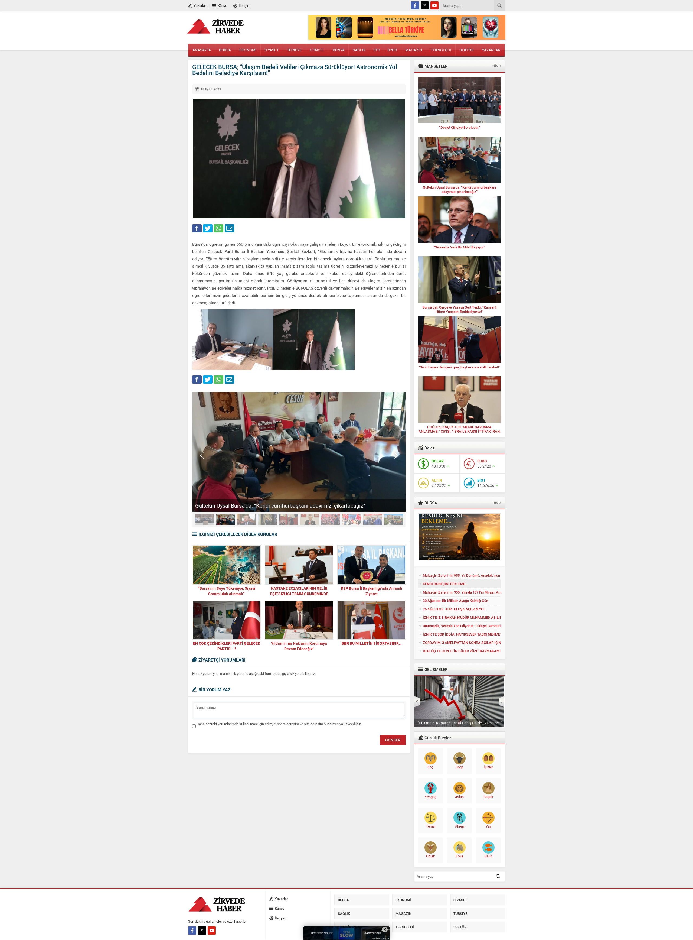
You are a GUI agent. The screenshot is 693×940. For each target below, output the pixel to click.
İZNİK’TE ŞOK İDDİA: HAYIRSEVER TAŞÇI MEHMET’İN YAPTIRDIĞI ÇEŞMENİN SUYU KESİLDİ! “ (462, 634)
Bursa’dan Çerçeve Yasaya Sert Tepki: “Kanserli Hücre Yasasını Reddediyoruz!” (459, 309)
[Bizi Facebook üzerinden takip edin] (415, 5)
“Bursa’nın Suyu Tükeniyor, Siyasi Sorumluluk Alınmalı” (226, 591)
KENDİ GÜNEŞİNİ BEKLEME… (445, 583)
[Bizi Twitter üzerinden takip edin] (425, 5)
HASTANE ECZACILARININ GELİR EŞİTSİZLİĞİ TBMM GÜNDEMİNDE (299, 591)
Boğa (459, 766)
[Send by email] (229, 228)
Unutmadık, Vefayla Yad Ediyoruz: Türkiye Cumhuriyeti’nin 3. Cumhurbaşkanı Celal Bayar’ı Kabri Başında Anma (462, 625)
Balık (488, 856)
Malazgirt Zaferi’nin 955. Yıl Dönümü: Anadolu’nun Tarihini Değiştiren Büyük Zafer (462, 575)
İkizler (488, 766)
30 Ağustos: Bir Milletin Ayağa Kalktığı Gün (455, 600)
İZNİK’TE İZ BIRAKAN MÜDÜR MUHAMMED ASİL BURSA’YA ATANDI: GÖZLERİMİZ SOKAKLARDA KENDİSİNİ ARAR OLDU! (462, 617)
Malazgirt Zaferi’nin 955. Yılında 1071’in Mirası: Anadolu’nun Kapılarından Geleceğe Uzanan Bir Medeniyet (462, 592)
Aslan (459, 796)
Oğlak (430, 856)
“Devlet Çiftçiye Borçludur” (459, 127)
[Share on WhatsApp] (218, 228)
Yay (488, 826)
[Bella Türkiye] (406, 37)
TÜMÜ (496, 66)
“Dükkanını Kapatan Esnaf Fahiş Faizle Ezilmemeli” (459, 722)
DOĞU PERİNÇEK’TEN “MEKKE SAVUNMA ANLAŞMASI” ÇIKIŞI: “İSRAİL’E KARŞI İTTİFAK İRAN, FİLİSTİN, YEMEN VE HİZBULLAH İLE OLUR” (460, 431)
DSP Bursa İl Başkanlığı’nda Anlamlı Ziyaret (371, 591)
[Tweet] (208, 228)
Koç (430, 766)
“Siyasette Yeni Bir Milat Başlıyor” (459, 247)
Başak (488, 796)
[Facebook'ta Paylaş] (197, 228)
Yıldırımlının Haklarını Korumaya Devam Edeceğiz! (299, 646)
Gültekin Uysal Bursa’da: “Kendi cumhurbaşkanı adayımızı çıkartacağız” (280, 505)
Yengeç (430, 796)
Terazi (430, 826)
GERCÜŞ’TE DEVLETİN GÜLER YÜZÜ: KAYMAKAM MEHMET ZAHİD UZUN (462, 651)
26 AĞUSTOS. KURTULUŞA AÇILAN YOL (454, 609)
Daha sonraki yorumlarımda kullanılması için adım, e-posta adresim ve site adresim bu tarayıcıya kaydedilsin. (279, 723)
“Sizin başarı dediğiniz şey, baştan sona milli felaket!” (459, 367)
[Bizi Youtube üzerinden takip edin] (434, 5)
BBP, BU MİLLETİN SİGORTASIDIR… (371, 643)
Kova (459, 856)
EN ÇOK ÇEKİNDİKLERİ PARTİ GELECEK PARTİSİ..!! (226, 646)
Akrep (459, 826)
